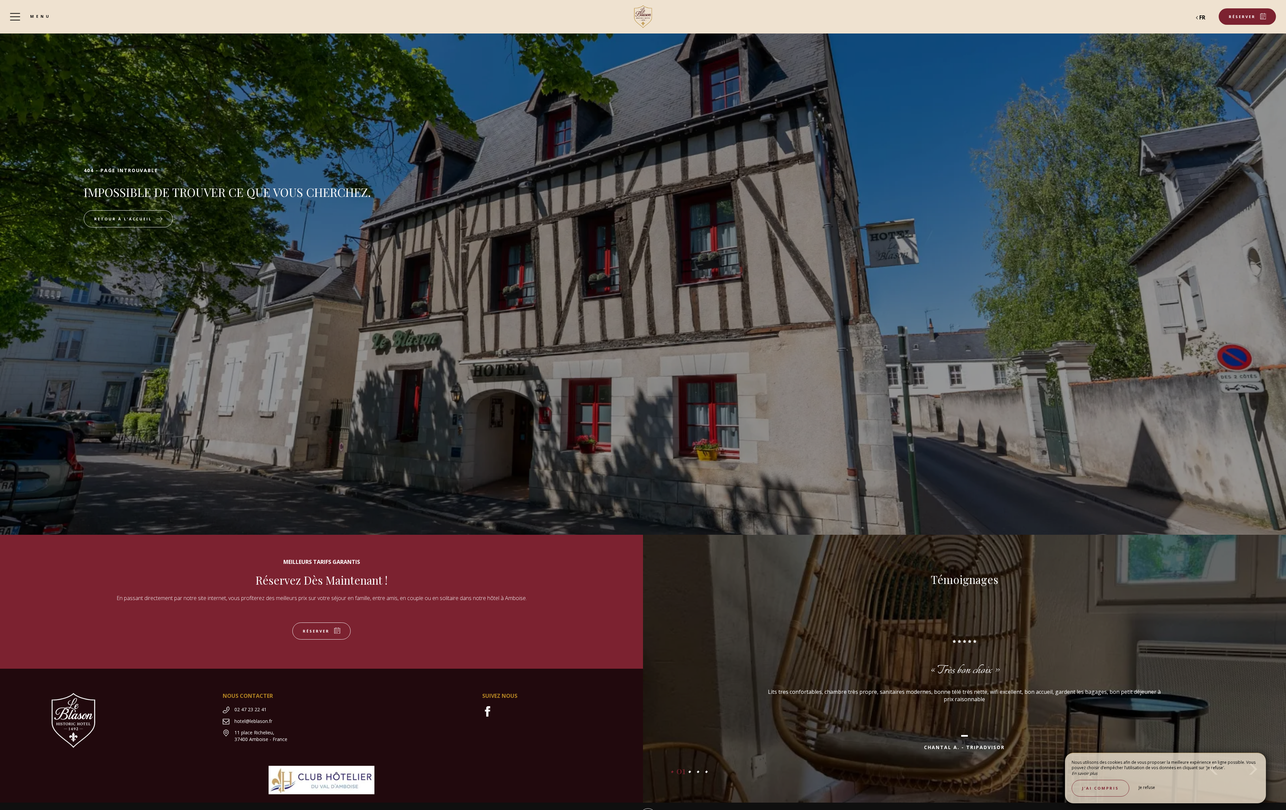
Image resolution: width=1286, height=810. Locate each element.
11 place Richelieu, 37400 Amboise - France (260, 735)
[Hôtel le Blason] (643, 17)
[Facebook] (490, 714)
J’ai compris (1100, 788)
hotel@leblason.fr (253, 721)
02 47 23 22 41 (250, 709)
